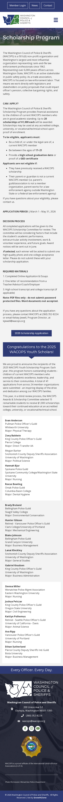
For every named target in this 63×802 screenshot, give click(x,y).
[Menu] (56, 19)
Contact (48, 5)
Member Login (18, 5)
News (35, 5)
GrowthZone (40, 797)
